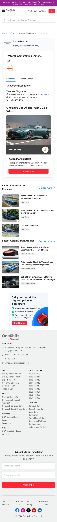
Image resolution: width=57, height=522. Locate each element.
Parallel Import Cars (36, 418)
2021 (37, 392)
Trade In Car (7, 389)
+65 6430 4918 (16, 100)
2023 (37, 395)
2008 (30, 374)
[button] (25, 97)
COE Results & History (11, 431)
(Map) (46, 94)
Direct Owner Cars (36, 409)
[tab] (28, 62)
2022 (30, 395)
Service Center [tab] (26, 79)
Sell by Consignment (11, 377)
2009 (37, 374)
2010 (30, 377)
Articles (5, 434)
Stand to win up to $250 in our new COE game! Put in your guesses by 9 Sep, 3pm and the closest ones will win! (28, 3)
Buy (12, 33)
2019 (37, 389)
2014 (30, 383)
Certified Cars (34, 406)
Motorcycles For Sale (37, 427)
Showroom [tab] (11, 79)
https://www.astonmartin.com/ (26, 46)
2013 (37, 380)
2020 (30, 392)
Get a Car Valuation (10, 383)
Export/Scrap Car (9, 380)
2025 (37, 398)
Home (4, 33)
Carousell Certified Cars (12, 406)
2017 (37, 386)
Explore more (45, 188)
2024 (30, 398)
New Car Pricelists (26, 33)
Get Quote (19, 323)
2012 (30, 380)
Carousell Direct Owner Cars (14, 409)
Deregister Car (8, 386)
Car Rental (33, 415)
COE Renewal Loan (10, 417)
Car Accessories (35, 424)
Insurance (6, 423)
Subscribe (28, 484)
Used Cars (33, 412)
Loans (4, 420)
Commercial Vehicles (37, 421)
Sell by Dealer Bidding (11, 374)
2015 (37, 383)
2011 (37, 377)
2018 (30, 389)
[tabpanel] (28, 93)
